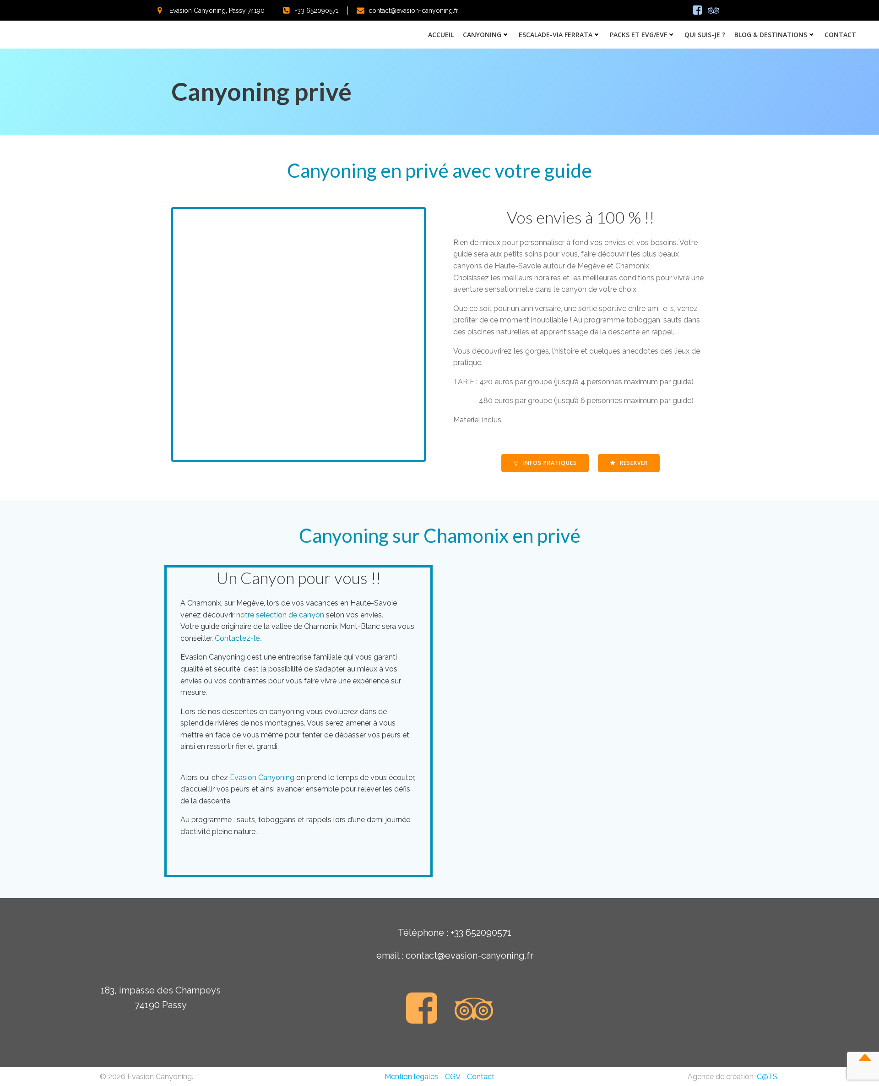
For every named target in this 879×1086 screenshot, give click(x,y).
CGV (452, 1076)
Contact (840, 34)
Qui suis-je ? (704, 34)
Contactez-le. (238, 638)
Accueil (441, 34)
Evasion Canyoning (262, 777)
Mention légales (411, 1076)
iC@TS (766, 1076)
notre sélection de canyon (280, 615)
